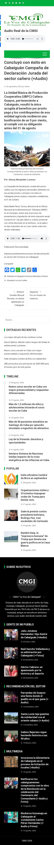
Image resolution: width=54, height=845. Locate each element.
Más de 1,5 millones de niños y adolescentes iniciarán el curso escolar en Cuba (26, 407)
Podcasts (44, 276)
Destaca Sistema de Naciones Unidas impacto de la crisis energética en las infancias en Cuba (29, 457)
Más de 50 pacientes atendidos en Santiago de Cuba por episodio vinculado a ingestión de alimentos (29, 425)
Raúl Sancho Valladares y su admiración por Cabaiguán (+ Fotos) (35, 652)
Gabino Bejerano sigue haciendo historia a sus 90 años (34, 735)
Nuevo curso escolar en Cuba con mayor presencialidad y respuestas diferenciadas (29, 390)
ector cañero (22, 280)
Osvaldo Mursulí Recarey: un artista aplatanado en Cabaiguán (15, 298)
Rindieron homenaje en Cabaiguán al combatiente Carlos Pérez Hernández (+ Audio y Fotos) (34, 820)
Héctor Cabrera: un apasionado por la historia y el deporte (32, 670)
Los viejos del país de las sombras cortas (23, 337)
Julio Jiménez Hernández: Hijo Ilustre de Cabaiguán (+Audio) (34, 634)
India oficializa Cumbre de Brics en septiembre (25, 359)
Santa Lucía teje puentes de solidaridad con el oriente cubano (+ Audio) (35, 717)
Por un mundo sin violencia (38, 295)
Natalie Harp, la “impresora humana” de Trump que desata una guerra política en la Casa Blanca (35, 539)
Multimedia (36, 276)
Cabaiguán (20, 276)
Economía (28, 276)
